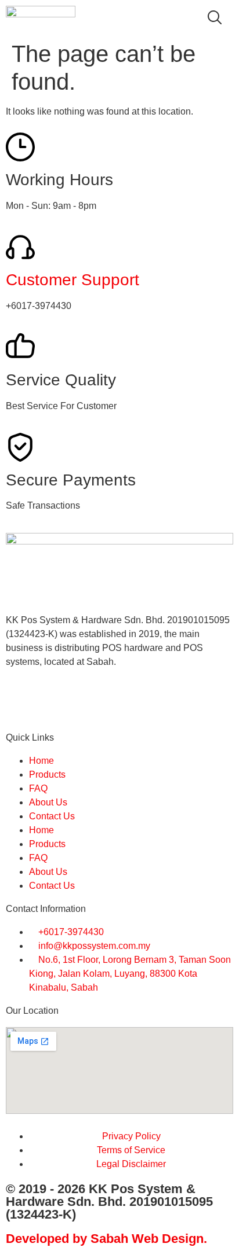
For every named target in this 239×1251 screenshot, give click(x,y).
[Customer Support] (20, 247)
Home (41, 761)
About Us (48, 802)
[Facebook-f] (20, 703)
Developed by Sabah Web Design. (106, 1238)
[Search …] (215, 19)
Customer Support (72, 280)
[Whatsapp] (51, 703)
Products (47, 774)
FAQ (38, 788)
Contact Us (52, 816)
